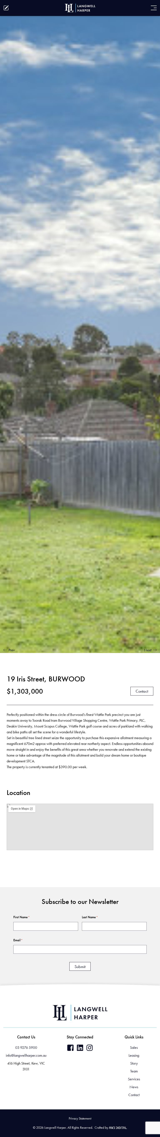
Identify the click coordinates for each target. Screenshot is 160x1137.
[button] (11, 1112)
